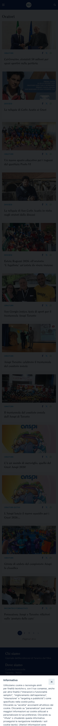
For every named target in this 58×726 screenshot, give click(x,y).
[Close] (51, 682)
